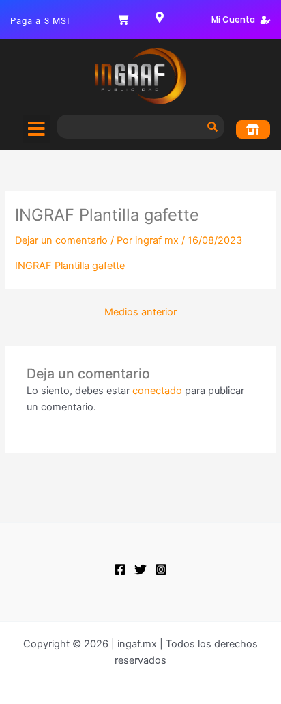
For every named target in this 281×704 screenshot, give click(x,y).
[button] (36, 129)
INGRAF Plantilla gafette (70, 265)
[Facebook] (120, 569)
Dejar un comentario (61, 240)
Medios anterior (140, 312)
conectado (157, 390)
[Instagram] (161, 569)
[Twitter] (140, 569)
